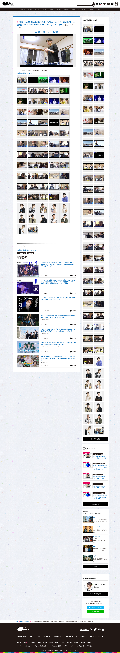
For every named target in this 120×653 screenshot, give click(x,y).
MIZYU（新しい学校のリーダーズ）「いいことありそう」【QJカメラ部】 (100, 467)
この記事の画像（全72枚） (25, 73)
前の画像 (37, 32)
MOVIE (37, 9)
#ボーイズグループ (22, 246)
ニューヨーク (96, 527)
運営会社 (81, 646)
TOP (17, 621)
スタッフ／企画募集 (56, 646)
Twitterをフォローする (96, 607)
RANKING (66, 9)
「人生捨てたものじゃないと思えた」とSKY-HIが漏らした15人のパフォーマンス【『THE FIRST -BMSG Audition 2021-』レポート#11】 (58, 264)
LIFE (67, 642)
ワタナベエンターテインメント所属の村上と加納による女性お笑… (100, 521)
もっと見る (95, 566)
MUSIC (30, 9)
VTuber (44, 9)
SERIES (59, 9)
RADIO (57, 642)
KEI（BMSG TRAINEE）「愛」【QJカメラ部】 (99, 487)
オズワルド (96, 556)
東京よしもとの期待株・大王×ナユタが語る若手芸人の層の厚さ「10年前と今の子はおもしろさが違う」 (58, 316)
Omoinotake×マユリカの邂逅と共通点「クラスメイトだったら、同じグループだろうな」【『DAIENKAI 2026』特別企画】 (58, 358)
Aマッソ (95, 517)
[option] (98, 586)
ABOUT (19, 646)
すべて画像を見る (95, 439)
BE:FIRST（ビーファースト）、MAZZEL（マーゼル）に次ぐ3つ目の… (100, 540)
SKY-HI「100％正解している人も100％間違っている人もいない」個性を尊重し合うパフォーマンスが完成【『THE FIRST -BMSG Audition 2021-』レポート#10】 (58, 282)
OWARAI (22, 9)
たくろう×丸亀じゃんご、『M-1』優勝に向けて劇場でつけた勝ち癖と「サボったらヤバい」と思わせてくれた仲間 (58, 330)
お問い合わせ (28, 646)
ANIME (51, 9)
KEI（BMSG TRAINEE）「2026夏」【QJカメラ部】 (100, 457)
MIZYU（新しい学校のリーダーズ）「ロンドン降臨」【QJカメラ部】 (100, 497)
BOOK (62, 642)
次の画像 (55, 32)
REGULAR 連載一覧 (24, 621)
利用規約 (89, 646)
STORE (91, 9)
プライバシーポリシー (70, 646)
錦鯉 (94, 546)
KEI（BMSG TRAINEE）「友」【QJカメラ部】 (99, 477)
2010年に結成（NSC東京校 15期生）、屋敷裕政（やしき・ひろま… (100, 530)
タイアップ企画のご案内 (41, 646)
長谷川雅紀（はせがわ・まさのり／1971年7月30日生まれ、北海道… (100, 550)
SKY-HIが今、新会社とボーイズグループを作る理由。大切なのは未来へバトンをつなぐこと (58, 298)
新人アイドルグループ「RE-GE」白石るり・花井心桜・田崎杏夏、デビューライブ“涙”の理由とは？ (58, 343)
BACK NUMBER (82, 9)
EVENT (99, 9)
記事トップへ (46, 32)
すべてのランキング (95, 504)
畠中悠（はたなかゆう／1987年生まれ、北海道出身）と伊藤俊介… (100, 559)
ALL (73, 9)
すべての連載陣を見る (95, 594)
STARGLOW (96, 536)
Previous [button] (85, 586)
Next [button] (105, 586)
